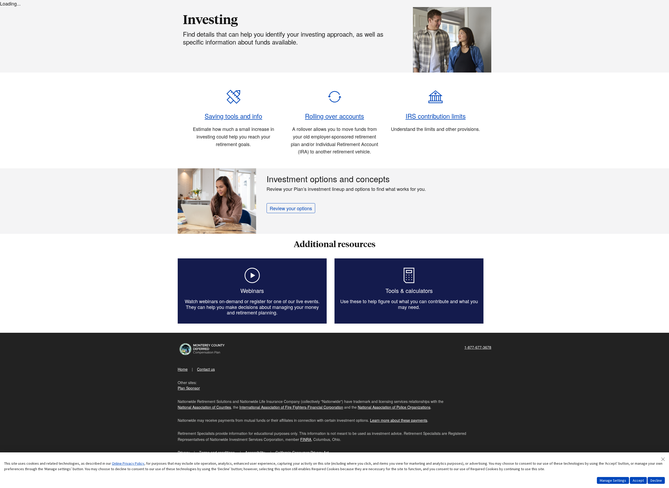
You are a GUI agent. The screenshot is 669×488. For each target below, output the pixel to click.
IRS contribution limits (436, 115)
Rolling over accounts (334, 115)
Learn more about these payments (398, 420)
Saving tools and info (233, 115)
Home (183, 369)
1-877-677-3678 (477, 347)
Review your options (291, 208)
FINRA (305, 439)
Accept (638, 480)
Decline (656, 480)
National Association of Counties (204, 407)
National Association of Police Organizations (394, 407)
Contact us (206, 369)
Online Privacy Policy (128, 463)
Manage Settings (613, 480)
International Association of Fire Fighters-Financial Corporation (291, 407)
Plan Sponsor (189, 388)
